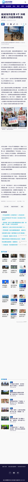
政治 (14, 6)
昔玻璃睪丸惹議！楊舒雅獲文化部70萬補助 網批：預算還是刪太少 (14, 233)
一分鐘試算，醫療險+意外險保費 (10, 236)
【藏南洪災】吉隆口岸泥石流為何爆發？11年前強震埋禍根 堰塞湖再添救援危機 (14, 227)
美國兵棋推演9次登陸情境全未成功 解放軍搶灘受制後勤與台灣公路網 (14, 239)
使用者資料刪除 (22, 466)
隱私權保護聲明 (12, 466)
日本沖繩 (6, 206)
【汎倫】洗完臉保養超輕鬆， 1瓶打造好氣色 (22, 275)
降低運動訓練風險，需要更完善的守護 (10, 242)
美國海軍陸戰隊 (14, 206)
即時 (3, 6)
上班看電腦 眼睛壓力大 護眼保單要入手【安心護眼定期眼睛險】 (14, 303)
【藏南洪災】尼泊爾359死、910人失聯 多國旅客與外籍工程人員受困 (5, 271)
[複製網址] (14, 24)
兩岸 (18, 6)
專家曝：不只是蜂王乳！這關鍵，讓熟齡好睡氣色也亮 (22, 304)
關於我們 (4, 466)
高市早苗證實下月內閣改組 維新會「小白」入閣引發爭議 (14, 286)
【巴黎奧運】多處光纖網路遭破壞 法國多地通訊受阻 (14, 230)
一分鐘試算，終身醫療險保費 (9, 245)
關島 (22, 206)
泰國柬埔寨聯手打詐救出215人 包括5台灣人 (22, 315)
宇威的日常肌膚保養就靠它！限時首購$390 (22, 289)
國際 (22, 6)
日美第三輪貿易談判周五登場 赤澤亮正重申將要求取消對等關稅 (5, 315)
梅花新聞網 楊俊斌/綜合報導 (7, 47)
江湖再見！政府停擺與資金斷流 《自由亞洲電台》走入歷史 (5, 260)
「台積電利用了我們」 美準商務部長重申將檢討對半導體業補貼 (14, 260)
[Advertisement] (14, 353)
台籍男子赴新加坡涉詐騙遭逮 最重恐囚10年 (14, 271)
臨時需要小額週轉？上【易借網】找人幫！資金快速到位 (14, 317)
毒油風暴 (8, 6)
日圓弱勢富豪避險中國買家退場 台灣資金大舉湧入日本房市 (5, 300)
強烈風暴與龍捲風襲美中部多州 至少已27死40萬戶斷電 (22, 260)
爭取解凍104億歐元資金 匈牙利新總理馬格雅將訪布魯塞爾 (5, 286)
